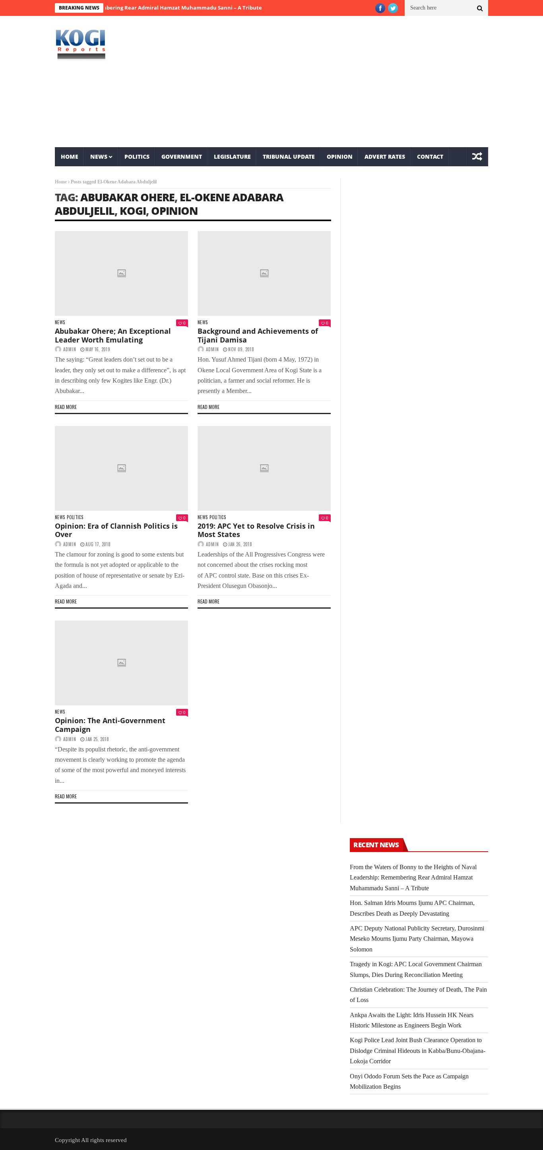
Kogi (133, 210)
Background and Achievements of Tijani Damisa (258, 335)
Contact (430, 156)
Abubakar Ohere (127, 197)
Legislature (232, 156)
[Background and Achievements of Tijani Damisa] (264, 273)
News (98, 156)
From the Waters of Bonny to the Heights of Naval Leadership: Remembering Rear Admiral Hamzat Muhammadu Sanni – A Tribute (413, 877)
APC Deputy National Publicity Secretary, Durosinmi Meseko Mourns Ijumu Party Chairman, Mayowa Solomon (417, 939)
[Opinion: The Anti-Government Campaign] (121, 663)
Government (181, 156)
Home (69, 156)
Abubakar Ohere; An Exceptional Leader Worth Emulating (113, 335)
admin (69, 349)
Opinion (340, 156)
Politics (136, 156)
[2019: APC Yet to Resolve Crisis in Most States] (264, 468)
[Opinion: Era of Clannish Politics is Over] (121, 468)
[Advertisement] (345, 81)
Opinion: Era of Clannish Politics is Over (116, 530)
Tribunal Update (289, 156)
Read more (66, 406)
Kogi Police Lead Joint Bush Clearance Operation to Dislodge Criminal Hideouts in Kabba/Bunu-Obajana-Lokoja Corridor (417, 1050)
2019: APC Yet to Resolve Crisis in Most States (256, 530)
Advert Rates (385, 156)
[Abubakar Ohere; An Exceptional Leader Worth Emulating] (121, 273)
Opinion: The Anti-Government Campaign (110, 725)
